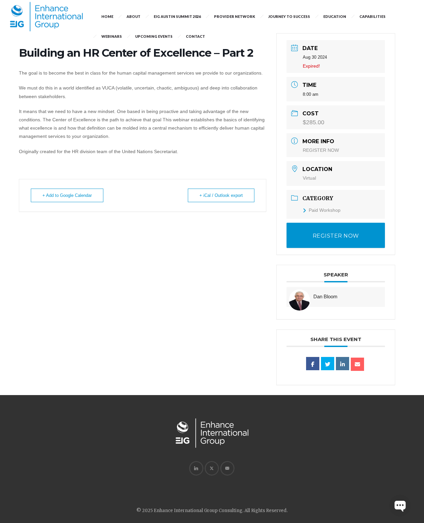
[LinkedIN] (196, 468)
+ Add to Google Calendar (67, 195)
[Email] (357, 364)
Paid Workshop (325, 210)
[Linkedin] (342, 363)
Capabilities (372, 16)
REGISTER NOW (321, 150)
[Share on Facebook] (312, 363)
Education (334, 16)
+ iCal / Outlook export (221, 195)
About (133, 16)
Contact (195, 36)
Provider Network (234, 16)
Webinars (111, 36)
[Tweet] (327, 363)
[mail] (227, 468)
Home (107, 16)
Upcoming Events (154, 36)
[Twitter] (211, 468)
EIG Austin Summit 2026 (177, 16)
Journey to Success (289, 16)
